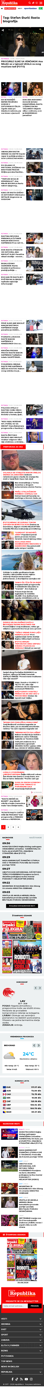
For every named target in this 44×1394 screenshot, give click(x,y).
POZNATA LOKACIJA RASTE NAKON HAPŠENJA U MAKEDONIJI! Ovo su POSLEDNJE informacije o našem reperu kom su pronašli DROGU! (12, 340)
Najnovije (7, 837)
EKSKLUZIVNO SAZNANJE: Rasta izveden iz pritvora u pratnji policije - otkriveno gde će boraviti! (10, 266)
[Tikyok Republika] (17, 1379)
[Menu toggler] (41, 3)
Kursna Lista (22, 1081)
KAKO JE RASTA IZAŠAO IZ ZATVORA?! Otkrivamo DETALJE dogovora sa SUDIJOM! (13, 195)
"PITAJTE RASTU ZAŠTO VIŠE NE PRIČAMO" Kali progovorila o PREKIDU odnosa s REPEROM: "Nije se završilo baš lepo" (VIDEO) (12, 815)
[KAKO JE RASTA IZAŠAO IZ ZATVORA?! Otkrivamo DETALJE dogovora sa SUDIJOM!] (34, 194)
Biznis (4, 1351)
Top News (6, 1361)
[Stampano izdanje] (22, 947)
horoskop (22, 982)
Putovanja (7, 1356)
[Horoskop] (37, 3)
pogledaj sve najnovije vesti (22, 906)
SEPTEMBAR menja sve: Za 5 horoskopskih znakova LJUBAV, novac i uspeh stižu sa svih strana (30, 1222)
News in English (10, 1367)
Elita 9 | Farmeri (10, 1345)
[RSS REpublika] (27, 1379)
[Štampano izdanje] (23, 1259)
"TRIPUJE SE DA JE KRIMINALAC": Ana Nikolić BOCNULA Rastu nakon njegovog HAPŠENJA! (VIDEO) (12, 182)
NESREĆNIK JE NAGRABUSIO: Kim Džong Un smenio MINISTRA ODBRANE (21, 887)
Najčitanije (35, 837)
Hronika (5, 1324)
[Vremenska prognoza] (33, 3)
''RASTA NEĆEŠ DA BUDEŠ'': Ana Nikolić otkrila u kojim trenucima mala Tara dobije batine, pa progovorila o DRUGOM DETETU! (13, 802)
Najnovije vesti (11, 1124)
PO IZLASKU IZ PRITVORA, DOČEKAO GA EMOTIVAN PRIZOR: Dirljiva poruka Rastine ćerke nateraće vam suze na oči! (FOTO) (13, 168)
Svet (21, 1161)
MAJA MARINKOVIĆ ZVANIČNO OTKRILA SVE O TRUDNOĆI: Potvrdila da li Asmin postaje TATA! (20, 862)
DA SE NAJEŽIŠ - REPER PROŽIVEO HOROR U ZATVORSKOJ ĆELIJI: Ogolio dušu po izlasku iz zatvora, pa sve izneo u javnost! (11, 106)
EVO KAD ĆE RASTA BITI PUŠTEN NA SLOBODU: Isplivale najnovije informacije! (12, 280)
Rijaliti (21, 1129)
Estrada (5, 59)
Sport (4, 1335)
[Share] (3, 30)
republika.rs (19, 1384)
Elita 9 (21, 1147)
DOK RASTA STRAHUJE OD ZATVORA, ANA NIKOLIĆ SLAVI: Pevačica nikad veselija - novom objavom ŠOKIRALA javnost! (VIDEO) (12, 253)
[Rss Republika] (21, 1379)
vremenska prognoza (22, 1036)
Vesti (20, 8)
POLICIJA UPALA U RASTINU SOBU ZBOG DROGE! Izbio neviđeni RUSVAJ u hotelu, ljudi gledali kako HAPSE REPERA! (11, 411)
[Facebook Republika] (13, 1379)
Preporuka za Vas (13, 447)
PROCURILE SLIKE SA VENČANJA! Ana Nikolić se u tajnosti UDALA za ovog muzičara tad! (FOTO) (22, 64)
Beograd (9, 1045)
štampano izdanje (22, 915)
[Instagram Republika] (31, 1379)
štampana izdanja (16, 1235)
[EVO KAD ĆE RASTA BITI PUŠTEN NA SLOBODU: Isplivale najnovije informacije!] (34, 279)
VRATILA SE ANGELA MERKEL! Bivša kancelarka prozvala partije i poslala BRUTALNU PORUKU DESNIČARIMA (19, 897)
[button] (36, 988)
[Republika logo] (10, 3)
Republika (6, 1372)
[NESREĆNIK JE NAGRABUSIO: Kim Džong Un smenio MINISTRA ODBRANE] (9, 1188)
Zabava (5, 1340)
